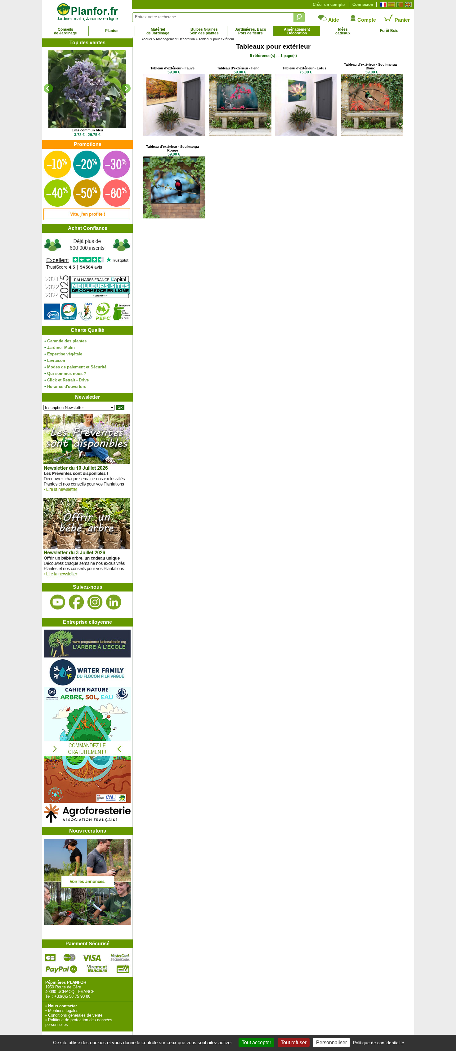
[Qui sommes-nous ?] (87, 279)
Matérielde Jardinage (157, 31)
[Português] (399, 4)
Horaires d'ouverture (66, 386)
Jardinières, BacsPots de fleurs (250, 31)
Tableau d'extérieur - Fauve (172, 68)
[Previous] (48, 88)
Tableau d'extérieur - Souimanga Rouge (172, 148)
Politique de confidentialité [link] (378, 1042)
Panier (401, 20)
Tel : (49, 996)
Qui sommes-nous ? (66, 373)
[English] (407, 4)
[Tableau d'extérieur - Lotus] (306, 135)
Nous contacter (62, 1006)
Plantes (111, 31)
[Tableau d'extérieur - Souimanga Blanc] (372, 135)
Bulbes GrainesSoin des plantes (204, 31)
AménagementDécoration (297, 31)
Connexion (362, 4)
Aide (333, 20)
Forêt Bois (389, 31)
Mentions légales (63, 1010)
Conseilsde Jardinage (65, 31)
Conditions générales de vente (75, 1015)
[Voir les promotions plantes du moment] (86, 218)
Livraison (56, 360)
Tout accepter (256, 1042)
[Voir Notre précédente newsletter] (86, 577)
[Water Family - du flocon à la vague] (87, 685)
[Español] (391, 4)
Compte (366, 20)
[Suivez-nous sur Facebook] (76, 602)
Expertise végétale (64, 354)
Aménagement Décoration (175, 39)
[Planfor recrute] (87, 923)
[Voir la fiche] (87, 89)
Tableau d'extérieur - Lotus (304, 68)
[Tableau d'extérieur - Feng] (240, 135)
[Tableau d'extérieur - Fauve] (174, 135)
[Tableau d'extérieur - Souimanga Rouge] (174, 217)
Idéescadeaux (343, 31)
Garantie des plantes (67, 341)
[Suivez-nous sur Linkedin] (113, 602)
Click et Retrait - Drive (68, 380)
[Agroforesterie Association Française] (87, 821)
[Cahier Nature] (87, 801)
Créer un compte (329, 4)
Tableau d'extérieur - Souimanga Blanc (370, 66)
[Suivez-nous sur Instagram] (95, 602)
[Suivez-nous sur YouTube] (57, 602)
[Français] (382, 4)
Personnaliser (331, 1042)
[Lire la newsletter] (86, 492)
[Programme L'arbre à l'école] (87, 656)
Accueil (146, 39)
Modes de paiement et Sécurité (76, 367)
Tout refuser (293, 1042)
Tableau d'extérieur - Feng (238, 68)
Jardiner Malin (61, 347)
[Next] (126, 88)
